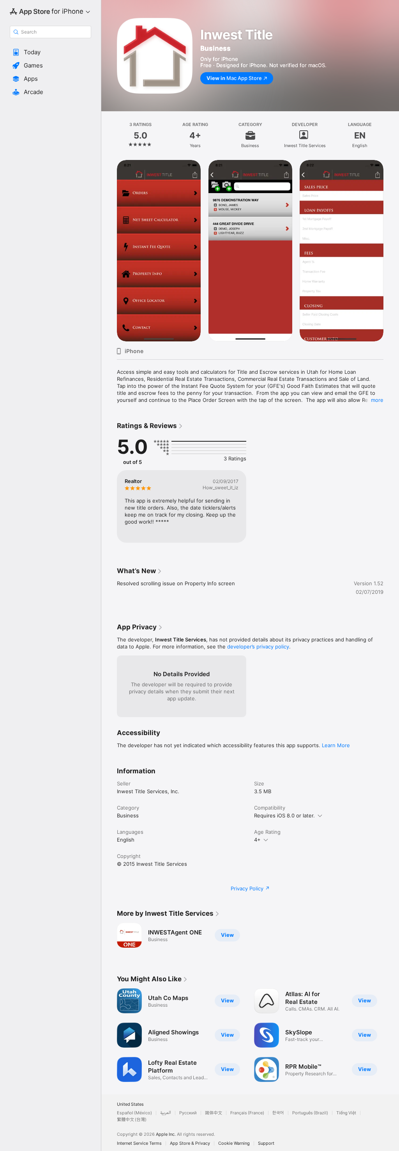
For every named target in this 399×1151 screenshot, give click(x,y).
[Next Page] (391, 135)
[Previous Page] (109, 135)
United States (130, 1104)
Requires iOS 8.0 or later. (284, 815)
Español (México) (134, 1113)
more (377, 400)
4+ (257, 840)
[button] (50, 52)
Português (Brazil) (310, 1113)
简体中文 (213, 1113)
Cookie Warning (234, 1143)
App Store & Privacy (190, 1143)
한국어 (278, 1113)
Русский (188, 1113)
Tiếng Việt (346, 1113)
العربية (165, 1113)
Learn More (336, 745)
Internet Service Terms (139, 1143)
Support (266, 1143)
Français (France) (247, 1113)
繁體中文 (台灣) (132, 1119)
